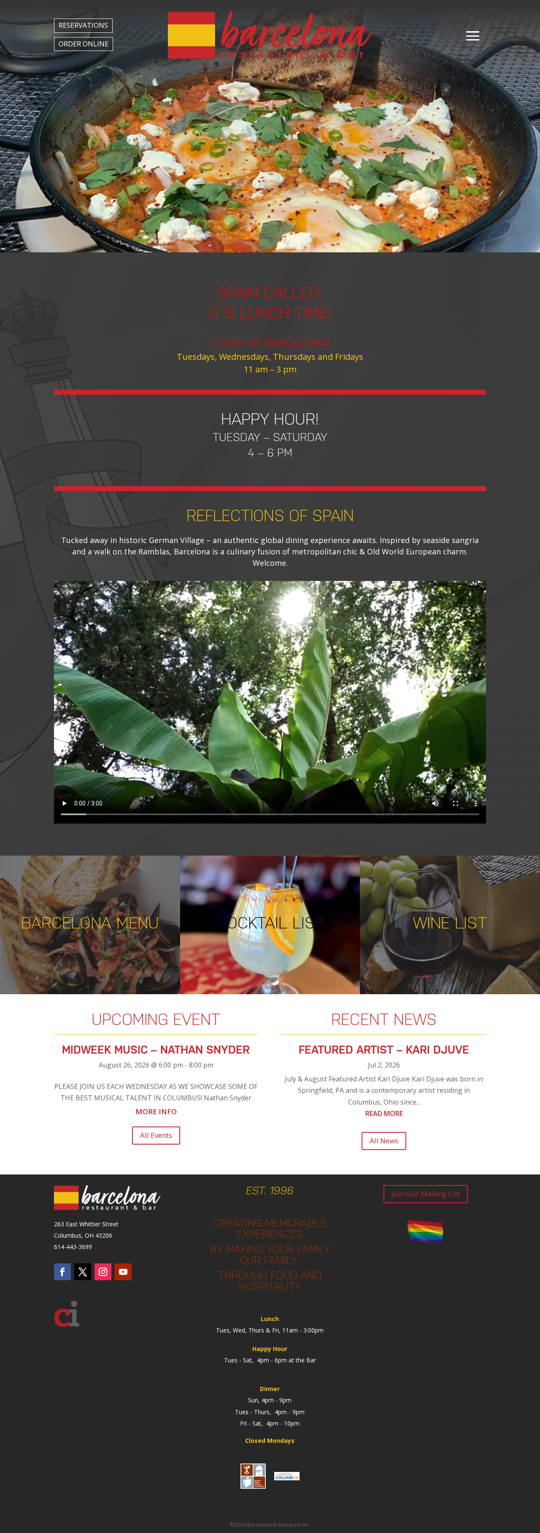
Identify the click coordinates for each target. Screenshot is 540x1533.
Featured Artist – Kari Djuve (384, 1049)
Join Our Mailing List (426, 1194)
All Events (156, 1135)
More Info (156, 1111)
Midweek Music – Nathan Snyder (156, 1049)
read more (384, 1113)
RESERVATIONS (83, 25)
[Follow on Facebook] (62, 1271)
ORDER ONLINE (83, 43)
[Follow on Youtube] (123, 1271)
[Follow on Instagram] (102, 1271)
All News (384, 1140)
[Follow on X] (82, 1271)
